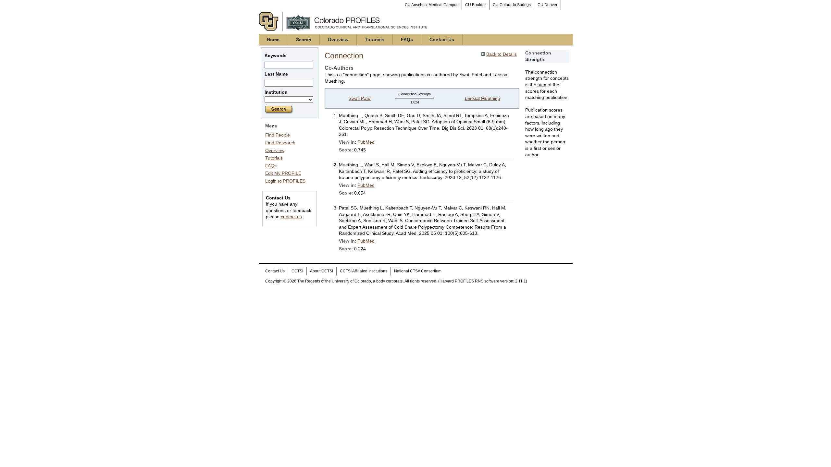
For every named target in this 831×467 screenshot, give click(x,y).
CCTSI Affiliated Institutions (363, 271)
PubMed (366, 142)
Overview (338, 39)
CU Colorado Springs (512, 5)
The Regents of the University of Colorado (334, 281)
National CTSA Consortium (417, 271)
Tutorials (374, 39)
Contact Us (441, 39)
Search (303, 39)
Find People (277, 135)
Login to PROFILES (285, 181)
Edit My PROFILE (283, 173)
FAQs (407, 39)
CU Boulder (475, 5)
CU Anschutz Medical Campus (431, 5)
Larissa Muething (482, 98)
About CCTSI (321, 271)
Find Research (280, 142)
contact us (291, 216)
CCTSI (297, 271)
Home (273, 39)
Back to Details (501, 54)
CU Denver (547, 5)
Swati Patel (360, 98)
